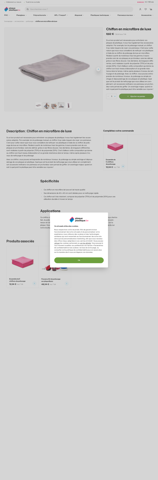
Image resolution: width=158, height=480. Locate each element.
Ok (79, 260)
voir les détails (85, 243)
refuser (57, 243)
